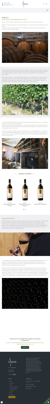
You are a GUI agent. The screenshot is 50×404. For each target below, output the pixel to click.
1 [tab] (23, 209)
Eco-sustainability (13, 389)
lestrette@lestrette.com (8, 4)
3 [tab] (26, 209)
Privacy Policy (11, 370)
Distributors (12, 397)
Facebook (29, 388)
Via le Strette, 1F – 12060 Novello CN (33, 382)
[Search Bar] (43, 4)
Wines (11, 385)
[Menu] (47, 10)
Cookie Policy (11, 371)
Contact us (24, 347)
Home (11, 381)
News (11, 392)
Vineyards (12, 390)
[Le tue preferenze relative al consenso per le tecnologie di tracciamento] (2, 402)
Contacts (11, 394)
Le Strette (12, 383)
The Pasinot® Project (14, 387)
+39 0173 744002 (6, 3)
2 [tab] (25, 209)
